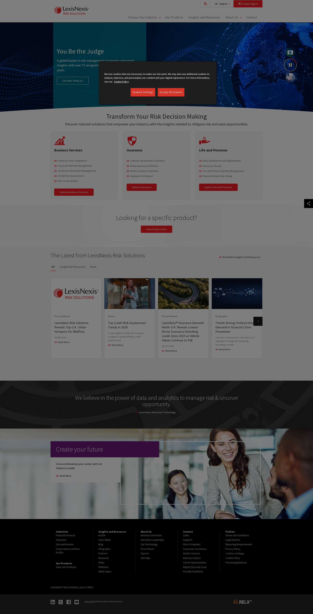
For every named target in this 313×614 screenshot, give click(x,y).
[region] (158, 83)
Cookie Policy (121, 81)
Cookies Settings (143, 92)
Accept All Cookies (171, 92)
